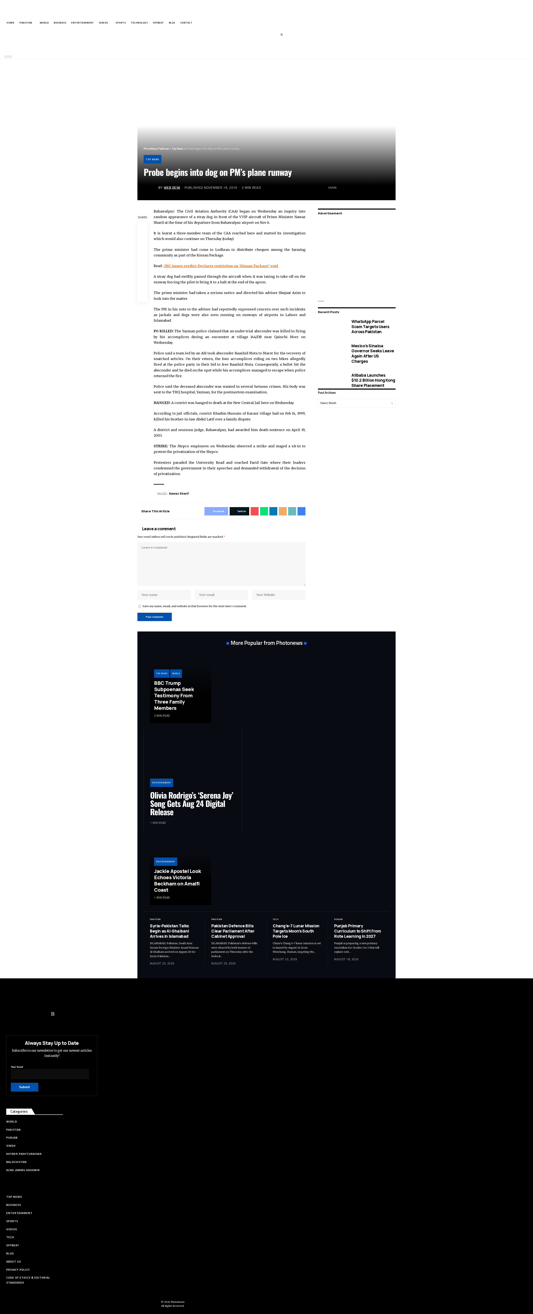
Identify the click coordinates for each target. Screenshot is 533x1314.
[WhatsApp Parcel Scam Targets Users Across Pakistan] (331, 326)
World (176, 673)
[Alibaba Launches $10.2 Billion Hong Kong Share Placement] (331, 380)
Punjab (338, 919)
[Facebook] (249, 35)
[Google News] (269, 35)
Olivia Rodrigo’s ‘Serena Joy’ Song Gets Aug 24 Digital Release (191, 803)
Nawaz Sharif (179, 493)
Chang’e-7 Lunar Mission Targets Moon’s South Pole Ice (296, 931)
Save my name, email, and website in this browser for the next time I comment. (195, 606)
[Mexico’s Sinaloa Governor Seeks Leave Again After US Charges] (331, 353)
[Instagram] (275, 35)
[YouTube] (262, 35)
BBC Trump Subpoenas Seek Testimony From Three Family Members (174, 695)
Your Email (17, 1067)
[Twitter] (256, 35)
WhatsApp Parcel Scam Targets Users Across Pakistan (370, 326)
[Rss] (282, 35)
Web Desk (172, 187)
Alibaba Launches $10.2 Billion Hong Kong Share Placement (373, 380)
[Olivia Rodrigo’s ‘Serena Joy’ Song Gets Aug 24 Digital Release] (192, 761)
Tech (276, 919)
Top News (152, 159)
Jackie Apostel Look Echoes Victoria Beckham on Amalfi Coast (177, 880)
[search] (265, 47)
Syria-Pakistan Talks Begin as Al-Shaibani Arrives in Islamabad (169, 931)
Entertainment (161, 782)
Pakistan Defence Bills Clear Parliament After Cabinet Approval (232, 931)
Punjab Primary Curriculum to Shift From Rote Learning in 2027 (357, 931)
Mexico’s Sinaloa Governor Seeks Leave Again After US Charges (372, 353)
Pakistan (155, 919)
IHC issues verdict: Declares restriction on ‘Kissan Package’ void (220, 266)
